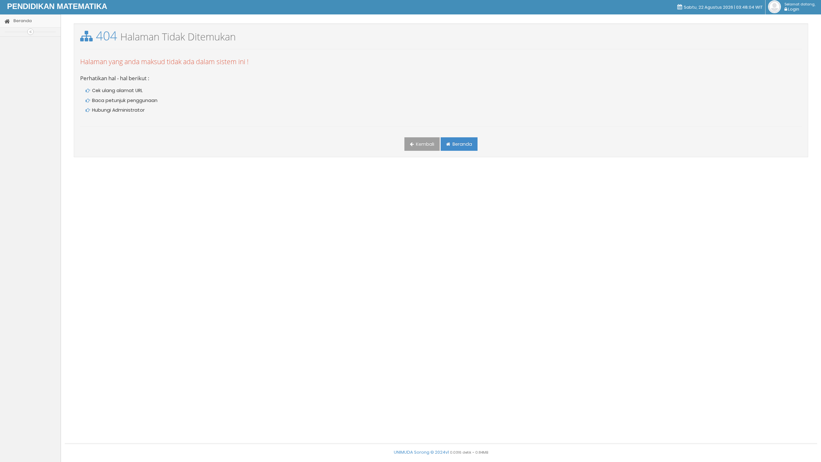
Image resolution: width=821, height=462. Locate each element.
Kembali (424, 144)
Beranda (462, 144)
